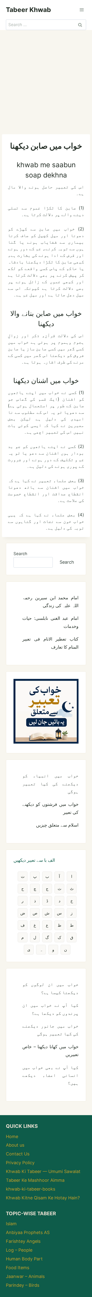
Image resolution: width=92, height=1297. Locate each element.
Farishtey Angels (23, 1241)
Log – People (19, 1250)
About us (15, 1145)
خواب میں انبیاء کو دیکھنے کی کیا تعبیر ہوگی (50, 783)
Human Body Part (24, 1258)
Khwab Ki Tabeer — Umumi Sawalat (43, 1171)
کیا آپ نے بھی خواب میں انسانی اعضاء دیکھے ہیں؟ (50, 1075)
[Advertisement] (46, 78)
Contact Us (17, 1153)
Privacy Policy (20, 1162)
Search (20, 553)
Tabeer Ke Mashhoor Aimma (35, 1180)
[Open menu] (81, 9)
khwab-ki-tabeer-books (30, 1189)
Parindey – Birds (22, 1285)
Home (12, 1136)
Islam (11, 1223)
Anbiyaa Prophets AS (28, 1232)
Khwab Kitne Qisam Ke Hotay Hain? (43, 1197)
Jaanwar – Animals (25, 1276)
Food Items (17, 1267)
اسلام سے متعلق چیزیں (57, 825)
